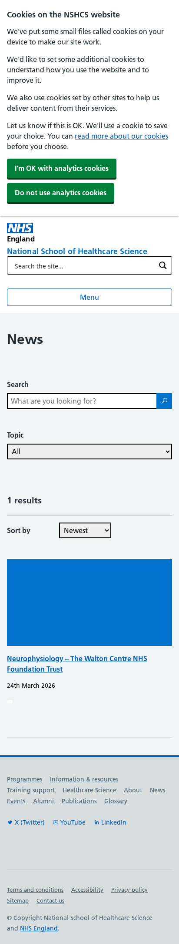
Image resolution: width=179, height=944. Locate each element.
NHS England (39, 928)
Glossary (115, 801)
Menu (89, 297)
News (157, 790)
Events (16, 801)
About (133, 790)
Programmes (24, 779)
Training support (31, 790)
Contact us (50, 900)
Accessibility (87, 889)
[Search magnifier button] (163, 265)
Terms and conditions (35, 889)
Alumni (43, 801)
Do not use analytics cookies (60, 192)
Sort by (18, 530)
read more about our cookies (121, 136)
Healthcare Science (89, 790)
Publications (79, 801)
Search (18, 384)
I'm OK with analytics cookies (62, 168)
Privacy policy (129, 889)
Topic (15, 435)
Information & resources (84, 779)
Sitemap (18, 900)
